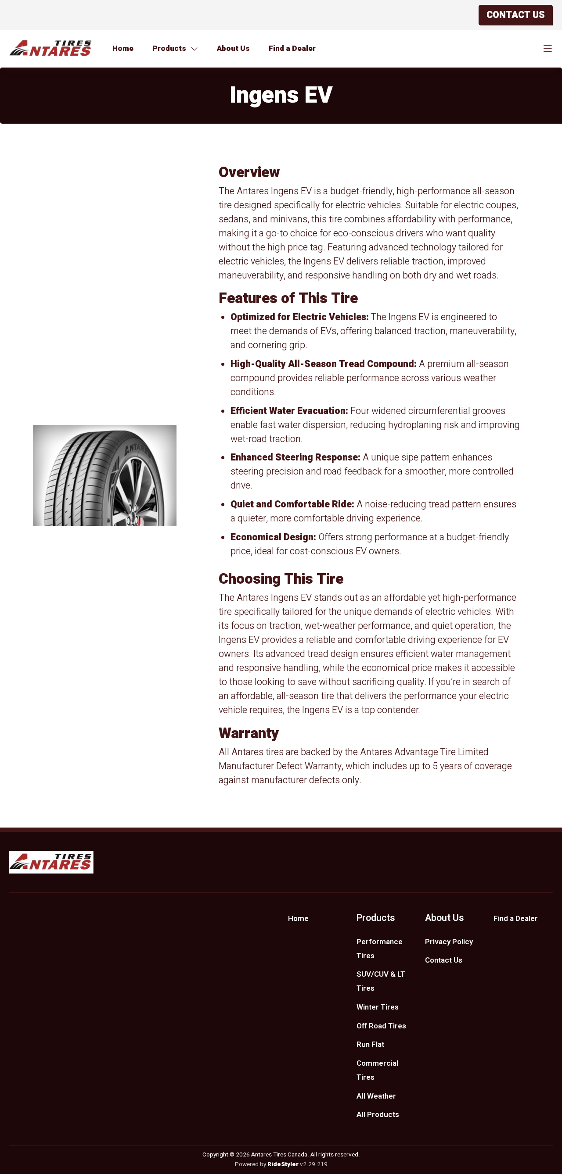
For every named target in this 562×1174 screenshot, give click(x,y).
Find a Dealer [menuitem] (516, 918)
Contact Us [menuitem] (443, 960)
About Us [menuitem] (444, 918)
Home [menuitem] (298, 918)
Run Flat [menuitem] (370, 1044)
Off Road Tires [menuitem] (381, 1026)
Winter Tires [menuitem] (378, 1007)
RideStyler (283, 1164)
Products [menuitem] (376, 918)
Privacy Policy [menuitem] (449, 941)
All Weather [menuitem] (376, 1096)
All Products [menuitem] (378, 1114)
